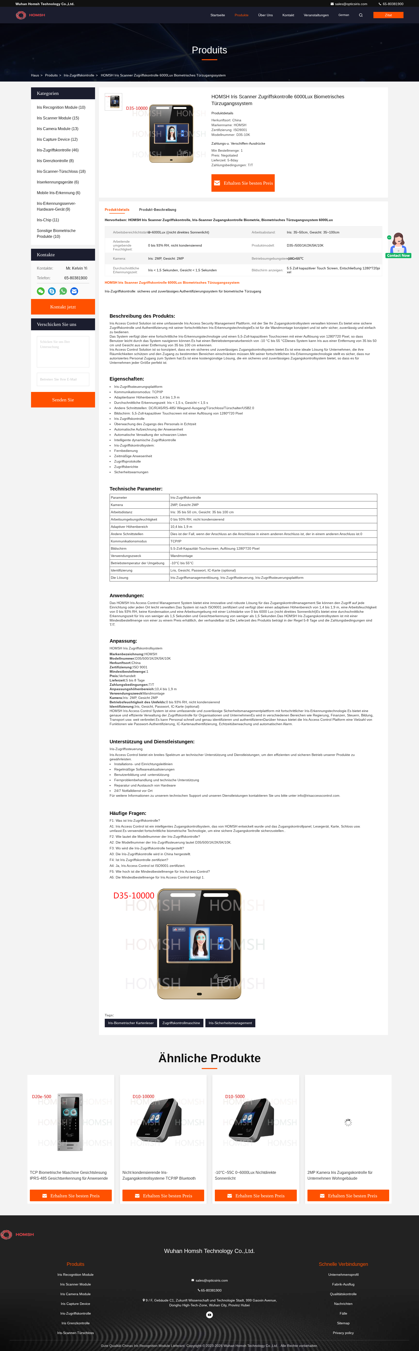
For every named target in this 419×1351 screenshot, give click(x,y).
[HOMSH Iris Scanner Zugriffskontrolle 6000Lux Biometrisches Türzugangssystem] (165, 134)
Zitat (388, 15)
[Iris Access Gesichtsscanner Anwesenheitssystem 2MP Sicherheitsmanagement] (348, 1122)
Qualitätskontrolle (343, 1294)
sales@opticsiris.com (351, 4)
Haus (35, 75)
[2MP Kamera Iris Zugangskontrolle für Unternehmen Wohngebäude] (256, 1122)
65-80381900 (392, 4)
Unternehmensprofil (343, 1274)
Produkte (242, 15)
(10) (61, 107)
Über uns (265, 15)
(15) (58, 118)
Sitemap (343, 1323)
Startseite (217, 15)
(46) (58, 150)
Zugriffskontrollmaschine (181, 1023)
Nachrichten (343, 1304)
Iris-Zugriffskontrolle (79, 75)
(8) (55, 161)
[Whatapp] (63, 291)
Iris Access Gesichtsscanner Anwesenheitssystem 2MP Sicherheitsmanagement (331, 1175)
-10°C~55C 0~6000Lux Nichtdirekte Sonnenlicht (153, 1175)
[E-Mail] (74, 291)
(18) (61, 171)
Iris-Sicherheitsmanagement (230, 1023)
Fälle (343, 1313)
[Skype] (52, 291)
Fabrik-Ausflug (343, 1284)
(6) (58, 182)
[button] (36, 1134)
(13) (57, 129)
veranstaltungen (316, 15)
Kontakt (288, 15)
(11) (48, 220)
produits (51, 75)
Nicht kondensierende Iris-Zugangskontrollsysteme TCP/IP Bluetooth (66, 1175)
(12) (57, 139)
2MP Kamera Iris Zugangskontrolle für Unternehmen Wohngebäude (247, 1175)
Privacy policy (343, 1333)
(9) (56, 206)
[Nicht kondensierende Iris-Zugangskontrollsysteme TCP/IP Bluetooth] (71, 1122)
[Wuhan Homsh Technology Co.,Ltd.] (31, 15)
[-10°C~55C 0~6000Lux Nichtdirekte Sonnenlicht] (163, 1122)
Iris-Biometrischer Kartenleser (131, 1023)
